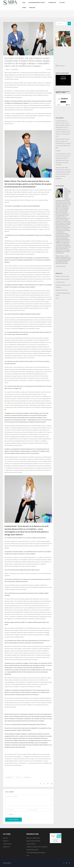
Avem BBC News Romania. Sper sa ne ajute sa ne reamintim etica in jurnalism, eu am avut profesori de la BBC (63, 143)
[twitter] (67, 863)
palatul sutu (6, 847)
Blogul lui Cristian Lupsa (62, 276)
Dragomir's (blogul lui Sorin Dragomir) (36, 847)
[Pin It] (51, 783)
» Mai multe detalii (60, 266)
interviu (18, 777)
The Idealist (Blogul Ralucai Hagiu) (35, 852)
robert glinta (27, 777)
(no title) (58, 151)
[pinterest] (69, 863)
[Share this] (40, 783)
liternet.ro (5, 841)
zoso (57, 298)
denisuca (5, 838)
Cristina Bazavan (14, 69)
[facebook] (64, 863)
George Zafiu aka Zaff (61, 290)
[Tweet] (47, 783)
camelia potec (9, 777)
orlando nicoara (7, 844)
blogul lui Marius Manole (62, 279)
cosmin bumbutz (60, 282)
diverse (7, 69)
